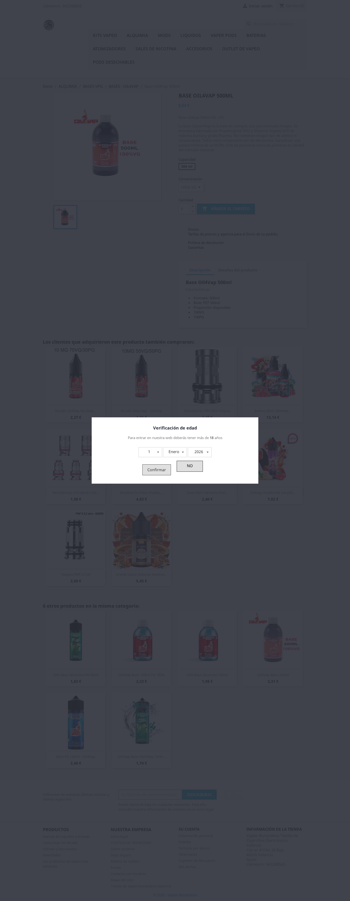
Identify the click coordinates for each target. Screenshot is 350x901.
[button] (150, 452)
